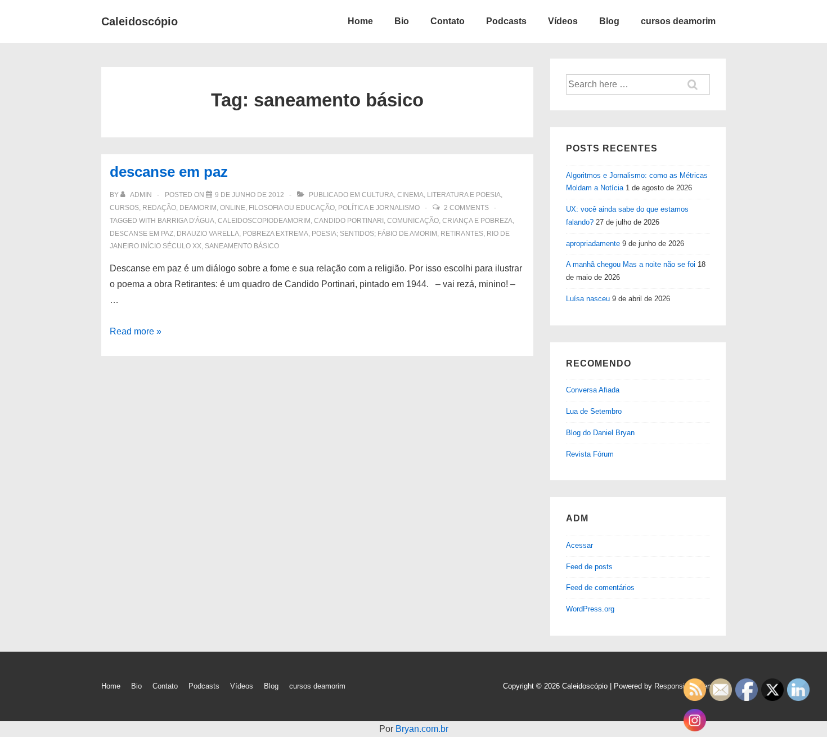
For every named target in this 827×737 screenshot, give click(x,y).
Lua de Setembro (594, 411)
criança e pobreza (477, 221)
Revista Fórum (590, 454)
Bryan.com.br (421, 729)
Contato (447, 21)
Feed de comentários (600, 587)
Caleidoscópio (139, 21)
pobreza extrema (275, 234)
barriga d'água (186, 221)
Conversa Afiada (592, 390)
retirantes (462, 234)
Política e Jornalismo (379, 208)
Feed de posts (589, 566)
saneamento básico (242, 246)
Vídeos (563, 21)
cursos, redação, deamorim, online (177, 208)
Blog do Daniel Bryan (600, 432)
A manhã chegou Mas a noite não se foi (630, 264)
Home (360, 21)
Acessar (579, 545)
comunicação (413, 221)
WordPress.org (590, 609)
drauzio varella (208, 234)
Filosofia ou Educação (292, 208)
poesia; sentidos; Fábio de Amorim (374, 234)
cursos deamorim (678, 21)
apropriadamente (593, 243)
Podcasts (506, 21)
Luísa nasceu (588, 298)
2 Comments (466, 208)
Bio (401, 21)
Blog (609, 21)
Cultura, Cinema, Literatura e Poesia (431, 195)
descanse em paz (169, 171)
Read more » (135, 331)
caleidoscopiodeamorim (264, 221)
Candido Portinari (349, 221)
